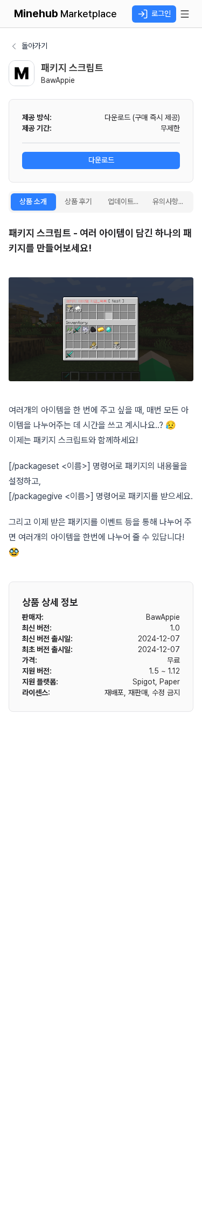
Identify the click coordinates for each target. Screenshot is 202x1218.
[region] (101, 329)
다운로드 (101, 160)
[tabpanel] (101, 393)
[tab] (33, 202)
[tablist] (101, 202)
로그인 (161, 13)
